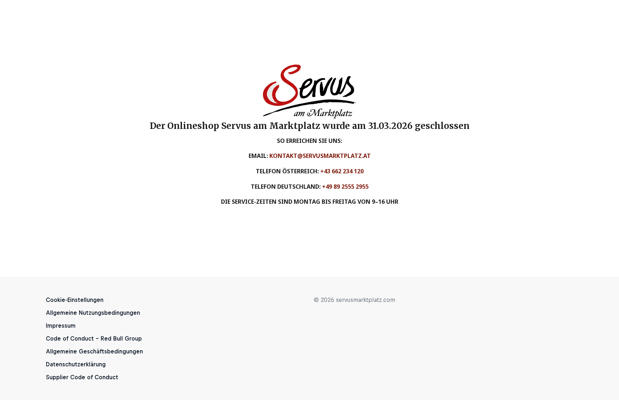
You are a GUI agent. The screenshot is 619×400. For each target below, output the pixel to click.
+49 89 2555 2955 (345, 187)
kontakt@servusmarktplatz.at (320, 156)
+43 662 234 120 (342, 171)
